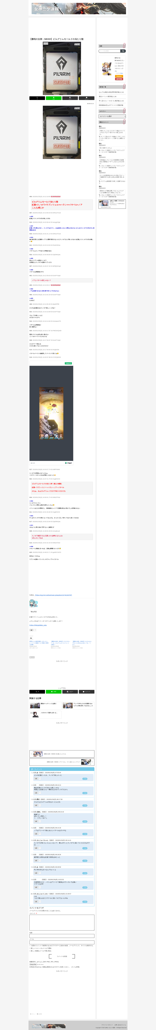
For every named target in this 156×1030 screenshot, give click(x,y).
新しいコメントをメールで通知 (41, 948)
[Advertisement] (61, 28)
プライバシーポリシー (107, 1025)
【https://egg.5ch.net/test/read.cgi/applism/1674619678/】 (53, 595)
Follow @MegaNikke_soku (38, 625)
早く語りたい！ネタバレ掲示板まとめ (111, 101)
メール (31, 939)
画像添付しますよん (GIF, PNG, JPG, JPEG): (44, 962)
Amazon (119, 76)
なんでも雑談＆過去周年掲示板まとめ (111, 92)
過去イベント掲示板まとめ (107, 96)
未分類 (32, 657)
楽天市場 (119, 79)
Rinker (121, 73)
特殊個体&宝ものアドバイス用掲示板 (111, 105)
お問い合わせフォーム (120, 1025)
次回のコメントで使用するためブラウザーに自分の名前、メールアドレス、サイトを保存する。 (62, 945)
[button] (70, 98)
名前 (30, 933)
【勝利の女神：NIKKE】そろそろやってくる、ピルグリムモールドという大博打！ (60, 643)
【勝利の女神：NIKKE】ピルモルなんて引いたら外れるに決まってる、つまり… (82, 643)
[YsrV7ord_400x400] (33, 603)
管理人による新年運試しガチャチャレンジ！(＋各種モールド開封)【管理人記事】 (38, 643)
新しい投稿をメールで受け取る (41, 951)
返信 (85, 778)
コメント (33, 913)
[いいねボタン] (31, 630)
